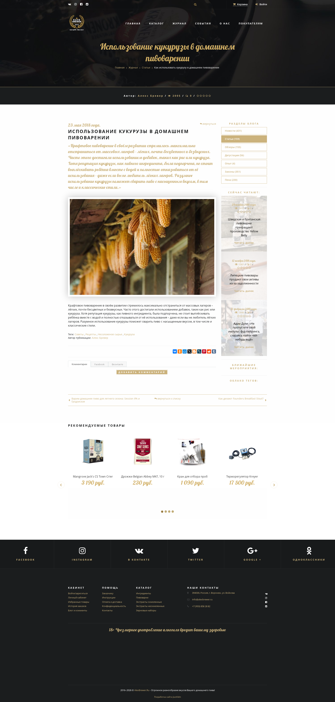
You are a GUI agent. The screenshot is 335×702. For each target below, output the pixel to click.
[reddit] (209, 351)
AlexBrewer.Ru (141, 690)
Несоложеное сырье (110, 334)
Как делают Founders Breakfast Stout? (240, 398)
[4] (207, 96)
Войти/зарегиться (78, 593)
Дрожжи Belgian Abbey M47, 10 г (142, 476)
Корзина (242, 4)
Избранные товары (78, 601)
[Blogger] (194, 351)
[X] (189, 351)
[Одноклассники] (180, 351)
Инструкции (108, 597)
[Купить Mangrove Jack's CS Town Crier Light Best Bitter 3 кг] (93, 452)
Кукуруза (129, 334)
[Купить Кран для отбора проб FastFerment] (192, 452)
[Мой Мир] (185, 351)
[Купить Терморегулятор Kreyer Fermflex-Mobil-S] (242, 452)
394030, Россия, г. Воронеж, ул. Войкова (213, 592)
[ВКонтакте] (175, 351)
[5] (210, 96)
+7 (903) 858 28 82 (201, 606)
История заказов (77, 606)
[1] (198, 96)
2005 (176, 95)
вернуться (209, 123)
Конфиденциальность (114, 606)
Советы (79, 334)
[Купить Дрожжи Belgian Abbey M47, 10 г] (142, 452)
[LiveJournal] (199, 351)
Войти (263, 4)
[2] (201, 96)
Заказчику (107, 593)
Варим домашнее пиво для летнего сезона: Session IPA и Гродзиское (106, 400)
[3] (204, 96)
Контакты (107, 610)
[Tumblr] (214, 351)
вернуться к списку (169, 398)
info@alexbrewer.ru (202, 599)
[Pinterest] (204, 351)
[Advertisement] (167, 660)
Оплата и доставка (112, 601)
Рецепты (90, 334)
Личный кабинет (77, 597)
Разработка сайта (167, 696)
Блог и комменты (77, 610)
